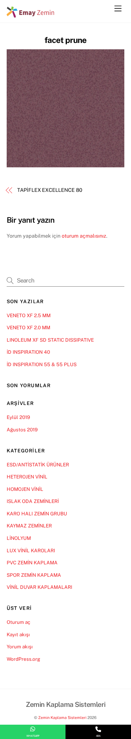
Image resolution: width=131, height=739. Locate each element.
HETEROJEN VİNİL (27, 476)
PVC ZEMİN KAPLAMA (32, 562)
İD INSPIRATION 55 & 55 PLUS (42, 364)
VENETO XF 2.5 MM (29, 315)
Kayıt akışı (18, 634)
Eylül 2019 (18, 417)
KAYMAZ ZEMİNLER (29, 525)
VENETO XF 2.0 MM (28, 327)
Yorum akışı (20, 646)
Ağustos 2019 (22, 429)
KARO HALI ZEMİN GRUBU (37, 513)
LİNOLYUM (19, 538)
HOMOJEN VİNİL (25, 489)
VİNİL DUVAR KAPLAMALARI (39, 587)
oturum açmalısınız (84, 236)
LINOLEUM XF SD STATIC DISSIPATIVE (50, 340)
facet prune (65, 40)
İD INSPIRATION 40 (28, 352)
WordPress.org (23, 659)
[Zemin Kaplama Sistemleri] (30, 14)
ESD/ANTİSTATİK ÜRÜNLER (38, 464)
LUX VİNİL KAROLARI (31, 550)
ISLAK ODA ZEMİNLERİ (33, 501)
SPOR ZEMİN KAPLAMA (34, 575)
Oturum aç (18, 622)
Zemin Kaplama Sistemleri (62, 717)
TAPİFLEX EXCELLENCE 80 (49, 190)
